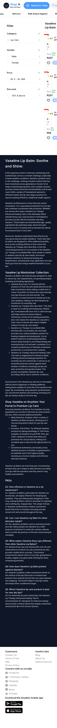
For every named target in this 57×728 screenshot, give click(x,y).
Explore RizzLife (43, 661)
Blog (37, 655)
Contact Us (11, 655)
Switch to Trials (39, 5)
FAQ (7, 661)
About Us (40, 658)
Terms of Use (12, 658)
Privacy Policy (12, 665)
